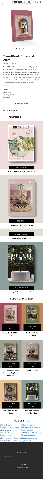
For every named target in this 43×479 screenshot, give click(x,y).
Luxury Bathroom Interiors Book (21, 292)
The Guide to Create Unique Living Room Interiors (11, 373)
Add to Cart (22, 104)
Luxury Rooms (32, 371)
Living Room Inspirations (22, 238)
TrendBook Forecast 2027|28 (21, 225)
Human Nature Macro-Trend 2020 (21, 172)
